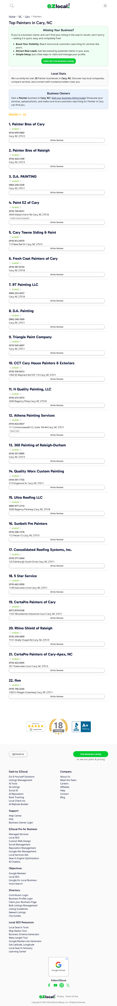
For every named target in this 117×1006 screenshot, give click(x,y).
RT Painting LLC (25, 284)
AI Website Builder (19, 804)
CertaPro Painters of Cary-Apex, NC (43, 654)
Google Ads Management (22, 851)
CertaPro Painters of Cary (35, 602)
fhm (18, 680)
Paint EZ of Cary (26, 202)
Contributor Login (18, 895)
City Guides (15, 915)
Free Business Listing (90, 754)
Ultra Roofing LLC (28, 497)
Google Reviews (17, 873)
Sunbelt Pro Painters (30, 523)
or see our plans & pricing (91, 759)
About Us (65, 776)
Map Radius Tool (18, 930)
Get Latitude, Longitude (21, 944)
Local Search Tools (19, 927)
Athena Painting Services (34, 415)
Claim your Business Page (23, 902)
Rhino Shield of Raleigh (33, 628)
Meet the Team (68, 780)
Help (62, 790)
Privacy (60, 996)
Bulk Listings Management (23, 905)
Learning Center (17, 951)
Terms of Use (71, 996)
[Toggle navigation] (105, 5)
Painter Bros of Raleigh (31, 150)
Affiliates (64, 787)
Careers (64, 783)
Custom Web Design (20, 841)
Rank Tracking (16, 797)
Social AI (13, 790)
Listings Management (20, 780)
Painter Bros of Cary (28, 124)
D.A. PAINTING (25, 176)
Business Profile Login (21, 898)
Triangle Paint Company (32, 337)
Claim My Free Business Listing (58, 61)
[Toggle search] (12, 5)
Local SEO (14, 837)
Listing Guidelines (18, 908)
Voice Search (16, 883)
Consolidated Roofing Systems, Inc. (43, 549)
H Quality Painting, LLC (32, 389)
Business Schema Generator (24, 934)
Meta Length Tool (18, 937)
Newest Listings (17, 912)
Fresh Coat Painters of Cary (35, 258)
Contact (64, 793)
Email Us (19, 754)
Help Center (15, 815)
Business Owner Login (21, 822)
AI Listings (14, 787)
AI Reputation (16, 793)
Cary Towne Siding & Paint (34, 232)
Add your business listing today (68, 98)
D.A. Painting (23, 311)
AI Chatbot (14, 861)
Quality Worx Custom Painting (39, 471)
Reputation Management (22, 848)
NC (20, 16)
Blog (62, 797)
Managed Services (19, 834)
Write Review (56, 140)
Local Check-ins (17, 800)
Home (12, 16)
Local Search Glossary (20, 948)
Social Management (19, 844)
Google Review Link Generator (25, 941)
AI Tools (13, 783)
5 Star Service (25, 576)
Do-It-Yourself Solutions (22, 776)
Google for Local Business (23, 880)
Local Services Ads (18, 854)
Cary (27, 16)
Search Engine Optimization (24, 858)
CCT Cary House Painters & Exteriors (44, 363)
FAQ (11, 819)
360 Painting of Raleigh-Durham (40, 445)
